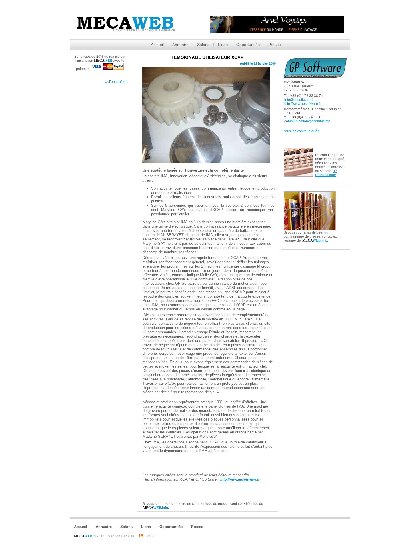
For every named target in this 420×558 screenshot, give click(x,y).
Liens (223, 44)
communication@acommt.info (307, 121)
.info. (156, 508)
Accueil (157, 44)
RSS (150, 536)
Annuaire (180, 44)
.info (314, 240)
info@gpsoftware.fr (298, 100)
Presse (274, 44)
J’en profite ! (117, 82)
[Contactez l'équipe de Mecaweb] (342, 194)
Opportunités (248, 44)
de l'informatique (326, 173)
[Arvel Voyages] (277, 31)
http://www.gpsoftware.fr (302, 104)
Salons (203, 44)
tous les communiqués (301, 131)
